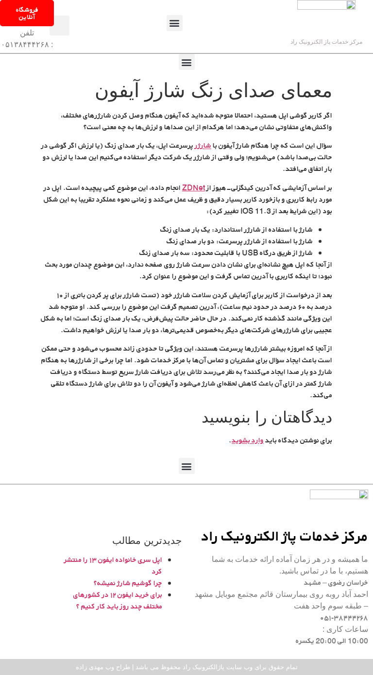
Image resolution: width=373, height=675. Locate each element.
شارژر (202, 145)
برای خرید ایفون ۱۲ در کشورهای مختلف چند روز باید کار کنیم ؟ (117, 600)
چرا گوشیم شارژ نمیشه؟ (128, 583)
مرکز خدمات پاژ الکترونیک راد (326, 41)
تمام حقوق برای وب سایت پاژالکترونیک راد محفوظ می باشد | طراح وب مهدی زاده (187, 667)
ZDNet (193, 187)
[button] (175, 23)
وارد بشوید (248, 440)
